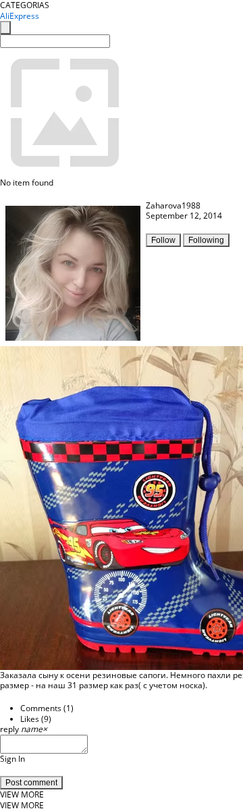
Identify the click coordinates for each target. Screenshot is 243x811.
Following (206, 240)
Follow (163, 240)
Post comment (31, 782)
